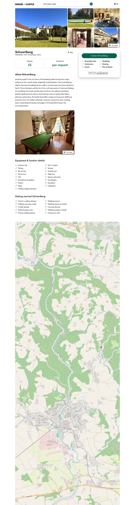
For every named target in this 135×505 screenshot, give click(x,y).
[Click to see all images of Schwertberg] (41, 27)
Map (71, 52)
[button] (67, 396)
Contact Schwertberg (99, 55)
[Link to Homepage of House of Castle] (28, 4)
